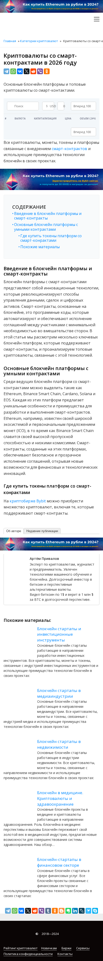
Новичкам (49, 948)
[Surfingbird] (88, 911)
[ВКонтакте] (20, 71)
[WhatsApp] (13, 71)
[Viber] (40, 71)
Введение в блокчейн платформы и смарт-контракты (47, 215)
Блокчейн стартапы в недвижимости (59, 744)
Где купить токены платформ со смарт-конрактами (51, 238)
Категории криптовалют (39, 41)
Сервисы (83, 948)
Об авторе (13, 531)
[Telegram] (6, 71)
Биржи (66, 948)
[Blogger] (61, 911)
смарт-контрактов (69, 148)
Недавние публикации (42, 531)
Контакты (65, 954)
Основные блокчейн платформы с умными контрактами (46, 226)
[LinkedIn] (75, 911)
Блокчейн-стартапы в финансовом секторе (59, 862)
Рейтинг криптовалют (21, 948)
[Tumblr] (48, 911)
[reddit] (33, 71)
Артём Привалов (44, 558)
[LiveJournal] (82, 911)
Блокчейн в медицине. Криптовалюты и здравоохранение (60, 798)
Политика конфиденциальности (28, 954)
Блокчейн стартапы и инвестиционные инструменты (59, 634)
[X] (26, 71)
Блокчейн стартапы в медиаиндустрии (59, 693)
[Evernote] (68, 911)
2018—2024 (47, 934)
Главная (10, 41)
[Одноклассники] (47, 71)
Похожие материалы (40, 247)
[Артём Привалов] (16, 566)
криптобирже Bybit (28, 501)
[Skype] (95, 911)
